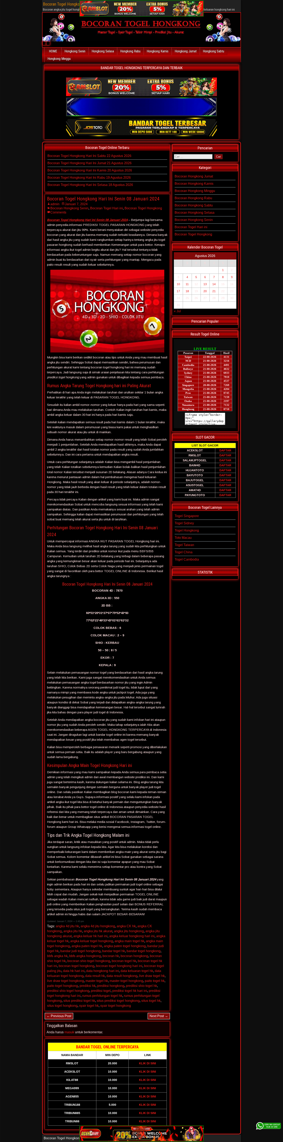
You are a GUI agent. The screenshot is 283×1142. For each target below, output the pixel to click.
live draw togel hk (152, 976)
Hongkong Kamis (157, 51)
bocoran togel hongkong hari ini (119, 966)
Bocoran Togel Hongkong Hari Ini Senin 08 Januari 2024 (103, 199)
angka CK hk (126, 926)
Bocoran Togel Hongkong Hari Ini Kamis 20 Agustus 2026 (89, 170)
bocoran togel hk (124, 961)
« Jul (177, 311)
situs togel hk (151, 1000)
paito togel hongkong (62, 986)
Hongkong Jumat (186, 51)
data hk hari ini (74, 971)
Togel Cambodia (187, 559)
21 (214, 291)
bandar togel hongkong (144, 951)
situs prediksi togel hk (79, 1000)
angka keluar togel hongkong (91, 941)
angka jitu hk (72, 931)
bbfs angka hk (57, 956)
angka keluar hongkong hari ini (132, 936)
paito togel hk (154, 981)
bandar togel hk (113, 951)
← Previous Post (59, 1016)
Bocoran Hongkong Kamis (194, 183)
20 (205, 291)
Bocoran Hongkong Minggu (195, 191)
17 (178, 291)
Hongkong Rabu (130, 51)
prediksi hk (88, 986)
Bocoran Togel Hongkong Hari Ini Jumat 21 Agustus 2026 (89, 163)
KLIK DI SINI (147, 1063)
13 (205, 284)
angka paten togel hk (86, 946)
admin (54, 204)
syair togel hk (89, 1005)
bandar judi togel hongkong (80, 951)
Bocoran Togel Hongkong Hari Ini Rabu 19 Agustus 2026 (89, 177)
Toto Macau (183, 537)
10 (178, 284)
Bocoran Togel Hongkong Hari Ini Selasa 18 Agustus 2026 (90, 185)
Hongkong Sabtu (213, 51)
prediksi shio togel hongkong (68, 990)
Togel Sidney (184, 523)
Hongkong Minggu (59, 59)
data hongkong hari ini (102, 971)
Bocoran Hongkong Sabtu (194, 205)
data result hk (95, 976)
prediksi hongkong (110, 986)
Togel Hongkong (187, 530)
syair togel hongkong (115, 1005)
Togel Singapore (187, 516)
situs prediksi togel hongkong (118, 1000)
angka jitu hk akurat (98, 931)
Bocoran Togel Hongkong (143, 208)
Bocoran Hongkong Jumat (194, 176)
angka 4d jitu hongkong (98, 926)
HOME (53, 51)
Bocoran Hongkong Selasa (194, 212)
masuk (69, 1032)
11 (187, 284)
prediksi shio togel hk (141, 986)
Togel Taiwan (184, 545)
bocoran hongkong (134, 956)
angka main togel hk (129, 941)
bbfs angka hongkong (85, 956)
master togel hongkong (126, 981)
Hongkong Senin (74, 51)
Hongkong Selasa (103, 51)
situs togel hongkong (62, 1005)
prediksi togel (101, 990)
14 (214, 284)
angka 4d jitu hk (67, 926)
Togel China (183, 552)
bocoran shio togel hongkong (88, 961)
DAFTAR (225, 450)
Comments (58, 212)
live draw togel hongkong (65, 981)
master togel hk (97, 981)
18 (187, 291)
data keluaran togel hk (137, 971)
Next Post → (159, 1016)
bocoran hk (111, 956)
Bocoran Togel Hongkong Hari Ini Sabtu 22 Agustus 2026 (89, 156)
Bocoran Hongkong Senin (69, 208)
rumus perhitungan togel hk (102, 995)
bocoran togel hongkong (76, 966)
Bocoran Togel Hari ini (106, 208)
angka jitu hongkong (129, 931)
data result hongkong (121, 976)
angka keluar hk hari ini (90, 936)
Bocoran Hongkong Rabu (193, 198)
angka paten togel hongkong (125, 946)
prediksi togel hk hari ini (129, 990)
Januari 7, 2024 (76, 204)
